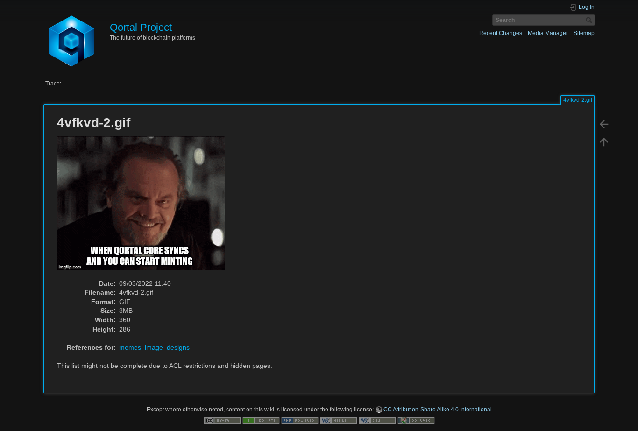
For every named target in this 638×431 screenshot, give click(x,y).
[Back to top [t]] (604, 142)
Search (590, 20)
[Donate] (261, 420)
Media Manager (548, 33)
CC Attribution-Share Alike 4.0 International (437, 409)
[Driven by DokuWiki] (416, 420)
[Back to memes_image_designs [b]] (604, 124)
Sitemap (584, 33)
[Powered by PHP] (300, 420)
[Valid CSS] (377, 420)
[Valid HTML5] (338, 420)
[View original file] (146, 207)
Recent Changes (500, 33)
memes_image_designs (154, 347)
